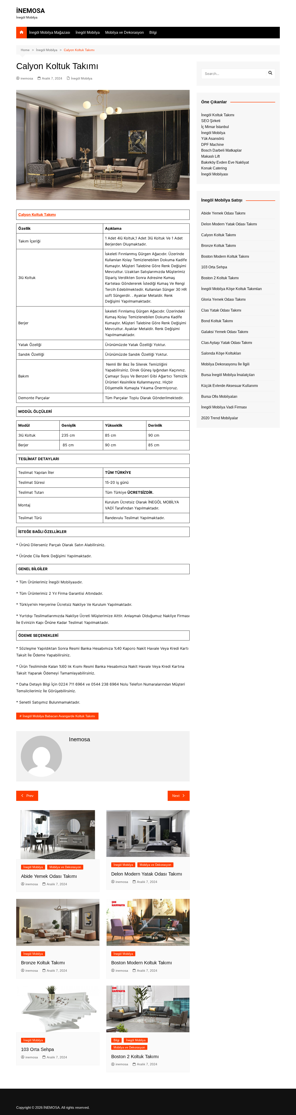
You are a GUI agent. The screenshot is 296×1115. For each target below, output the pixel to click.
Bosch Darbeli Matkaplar (221, 150)
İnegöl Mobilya (88, 32)
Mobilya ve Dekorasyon (124, 32)
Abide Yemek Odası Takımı (49, 876)
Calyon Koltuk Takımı (37, 214)
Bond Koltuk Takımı (217, 321)
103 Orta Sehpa (37, 1049)
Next (175, 796)
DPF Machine (212, 145)
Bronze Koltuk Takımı (43, 962)
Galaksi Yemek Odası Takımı (224, 332)
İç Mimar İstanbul (215, 127)
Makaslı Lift (210, 156)
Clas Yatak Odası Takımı (221, 310)
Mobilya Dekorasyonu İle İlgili (225, 364)
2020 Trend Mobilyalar (219, 418)
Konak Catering (214, 168)
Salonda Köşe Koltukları (221, 353)
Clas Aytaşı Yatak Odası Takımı (226, 343)
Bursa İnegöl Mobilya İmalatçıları (228, 375)
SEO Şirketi (210, 121)
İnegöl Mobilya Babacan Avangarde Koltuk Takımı (59, 716)
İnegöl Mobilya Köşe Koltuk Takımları (231, 289)
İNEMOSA (30, 11)
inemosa (27, 78)
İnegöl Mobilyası (214, 174)
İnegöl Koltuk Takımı (217, 115)
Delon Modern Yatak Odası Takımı (146, 873)
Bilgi (153, 32)
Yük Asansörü (212, 139)
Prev (30, 796)
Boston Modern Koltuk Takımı (141, 962)
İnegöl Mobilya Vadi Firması (224, 407)
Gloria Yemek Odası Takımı (223, 299)
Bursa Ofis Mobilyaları (219, 396)
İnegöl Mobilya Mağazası (49, 32)
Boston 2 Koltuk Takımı (135, 1056)
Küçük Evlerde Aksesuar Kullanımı (229, 386)
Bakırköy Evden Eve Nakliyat (225, 162)
